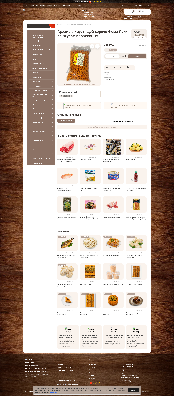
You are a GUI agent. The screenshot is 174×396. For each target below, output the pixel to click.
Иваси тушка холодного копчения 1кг (111, 160)
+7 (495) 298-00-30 (139, 5)
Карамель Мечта (85, 160)
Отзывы (49, 5)
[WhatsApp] (75, 384)
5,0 (93, 383)
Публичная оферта (31, 365)
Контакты (57, 5)
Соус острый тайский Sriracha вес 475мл (136, 189)
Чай (33, 149)
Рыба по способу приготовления (38, 36)
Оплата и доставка (32, 5)
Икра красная (37, 54)
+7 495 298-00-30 (66, 96)
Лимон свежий (131, 160)
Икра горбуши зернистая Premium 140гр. (111, 189)
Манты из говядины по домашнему (64, 285)
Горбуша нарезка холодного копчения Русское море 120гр (136, 218)
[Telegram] (68, 384)
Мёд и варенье (37, 109)
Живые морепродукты (39, 68)
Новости (92, 367)
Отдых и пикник (37, 163)
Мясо (34, 59)
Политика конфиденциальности (36, 371)
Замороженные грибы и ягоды (40, 95)
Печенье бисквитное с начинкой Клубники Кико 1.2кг (90, 218)
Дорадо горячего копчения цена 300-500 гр (66, 256)
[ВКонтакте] (60, 384)
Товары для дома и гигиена (41, 158)
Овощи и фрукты (38, 113)
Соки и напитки (37, 127)
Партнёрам (66, 5)
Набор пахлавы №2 (86, 284)
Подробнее (53, 392)
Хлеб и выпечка (37, 140)
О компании (93, 364)
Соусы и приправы (38, 131)
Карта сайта (29, 363)
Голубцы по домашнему (111, 255)
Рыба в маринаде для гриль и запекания (42, 50)
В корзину (137, 56)
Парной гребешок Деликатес (113, 284)
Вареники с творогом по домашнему (134, 256)
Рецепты (42, 5)
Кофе (34, 104)
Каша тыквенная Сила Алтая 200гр (89, 189)
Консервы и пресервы (39, 100)
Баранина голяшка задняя (111, 217)
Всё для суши (36, 77)
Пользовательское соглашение (35, 368)
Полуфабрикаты (37, 122)
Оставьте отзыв (66, 120)
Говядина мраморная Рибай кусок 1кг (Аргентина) (66, 160)
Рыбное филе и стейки (39, 41)
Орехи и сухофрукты (39, 118)
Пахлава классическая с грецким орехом (65, 313)
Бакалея (35, 72)
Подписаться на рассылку (66, 370)
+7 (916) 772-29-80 (127, 366)
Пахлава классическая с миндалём (88, 313)
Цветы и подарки (38, 145)
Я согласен (133, 390)
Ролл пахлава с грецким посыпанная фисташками (134, 285)
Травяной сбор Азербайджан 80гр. (66, 218)
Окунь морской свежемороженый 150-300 (66, 189)
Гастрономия (36, 82)
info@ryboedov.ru (126, 371)
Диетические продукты (40, 91)
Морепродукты (37, 45)
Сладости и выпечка (39, 154)
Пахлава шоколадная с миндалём (133, 313)
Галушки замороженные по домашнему (89, 256)
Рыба (34, 32)
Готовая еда (36, 86)
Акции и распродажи (64, 367)
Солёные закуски (38, 63)
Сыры (34, 136)
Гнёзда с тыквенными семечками (110, 313)
